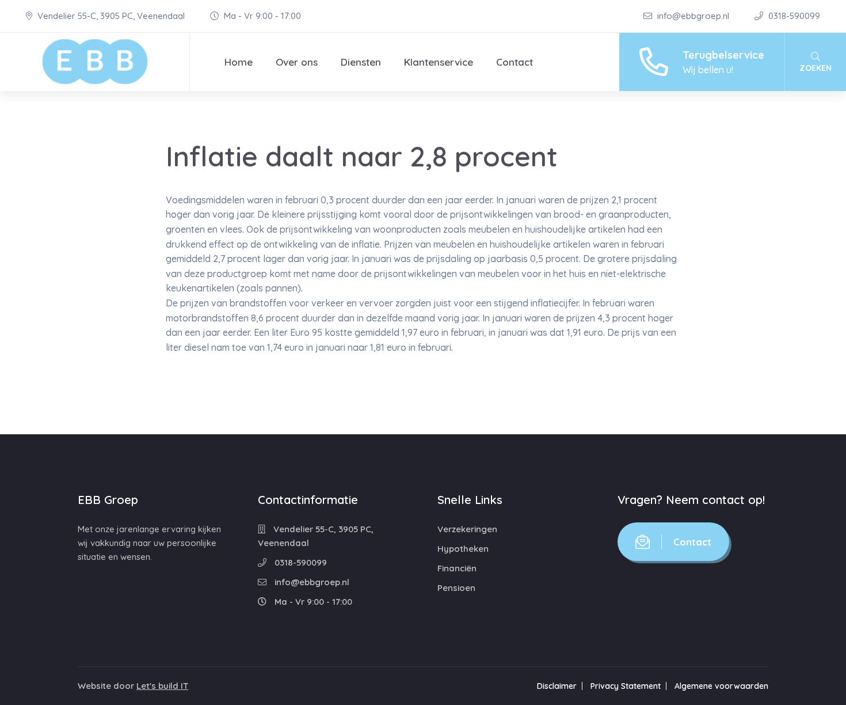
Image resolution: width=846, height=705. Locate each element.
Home (238, 62)
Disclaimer (557, 686)
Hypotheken (463, 548)
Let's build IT (162, 685)
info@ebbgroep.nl (693, 15)
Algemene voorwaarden (721, 686)
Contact (514, 62)
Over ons (297, 62)
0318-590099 (793, 15)
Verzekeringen (467, 529)
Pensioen (456, 587)
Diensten (361, 62)
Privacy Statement (625, 686)
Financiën (457, 568)
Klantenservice (438, 62)
